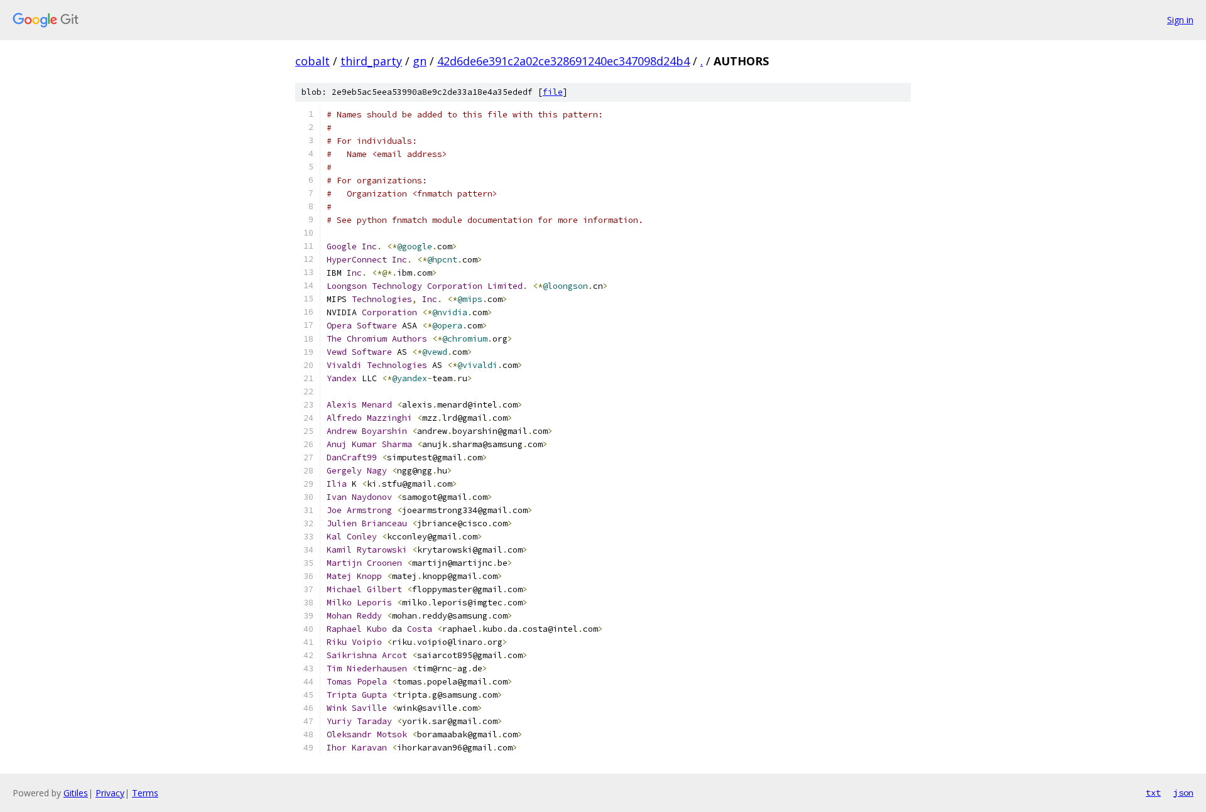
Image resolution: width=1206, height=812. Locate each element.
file (553, 92)
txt (1153, 792)
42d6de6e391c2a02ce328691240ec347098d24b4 (563, 60)
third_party (371, 60)
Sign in (1180, 20)
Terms (145, 793)
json (1183, 792)
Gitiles (75, 793)
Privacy (109, 793)
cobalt (312, 60)
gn (419, 60)
